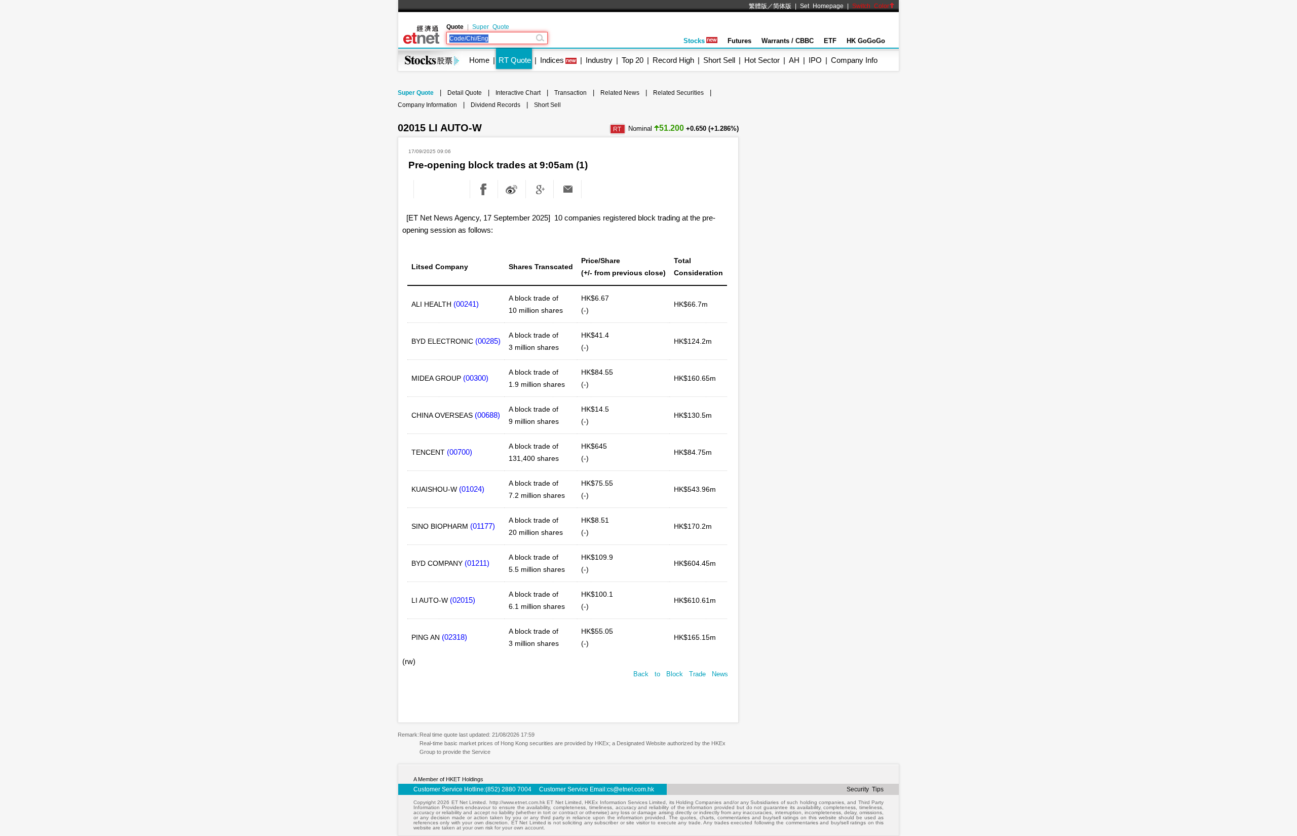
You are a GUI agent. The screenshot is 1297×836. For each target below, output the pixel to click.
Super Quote (490, 26)
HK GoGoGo (866, 41)
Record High (673, 60)
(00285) (488, 341)
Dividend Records (495, 104)
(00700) (459, 452)
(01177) (482, 526)
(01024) (471, 489)
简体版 (782, 6)
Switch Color (870, 6)
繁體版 (758, 6)
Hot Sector (762, 60)
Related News (619, 92)
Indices (552, 60)
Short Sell (719, 60)
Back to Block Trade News (680, 674)
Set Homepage (822, 6)
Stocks (694, 41)
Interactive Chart (518, 92)
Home (479, 60)
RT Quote (515, 60)
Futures (739, 41)
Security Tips (865, 789)
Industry (599, 60)
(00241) (466, 304)
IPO (815, 60)
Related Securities (678, 92)
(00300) (475, 378)
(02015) (462, 600)
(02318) (454, 637)
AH (794, 60)
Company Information (427, 104)
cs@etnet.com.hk (630, 789)
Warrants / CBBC (787, 41)
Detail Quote (464, 92)
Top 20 (632, 60)
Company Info (854, 60)
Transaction (570, 92)
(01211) (477, 563)
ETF (830, 41)
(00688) (487, 415)
